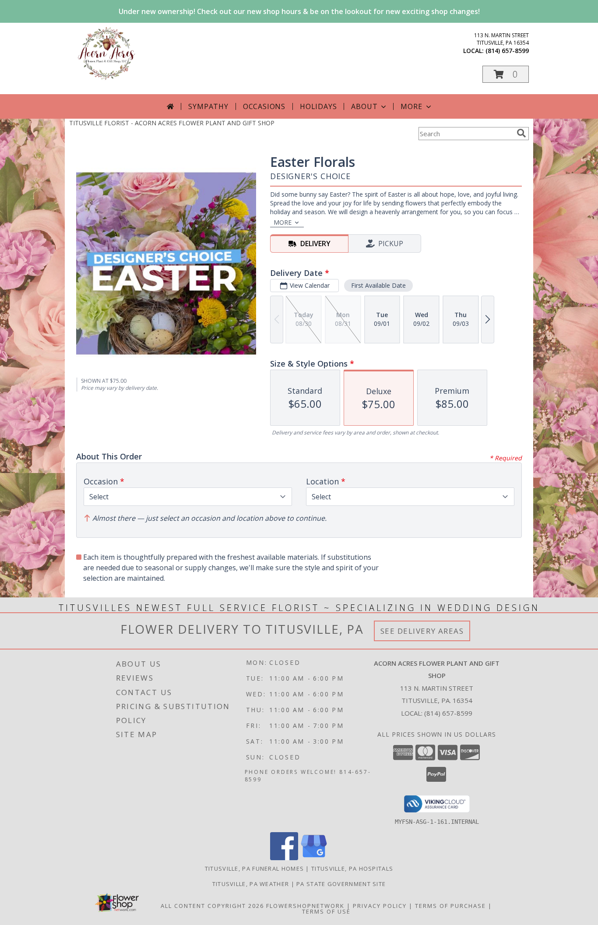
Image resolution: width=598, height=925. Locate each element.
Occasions (264, 106)
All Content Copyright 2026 (212, 906)
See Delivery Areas (422, 631)
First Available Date (378, 285)
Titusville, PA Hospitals (352, 868)
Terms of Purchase (450, 906)
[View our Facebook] (284, 858)
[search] (521, 133)
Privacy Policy (380, 906)
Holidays (318, 106)
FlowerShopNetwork (305, 906)
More (411, 106)
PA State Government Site (341, 884)
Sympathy (208, 106)
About (364, 106)
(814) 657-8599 (507, 50)
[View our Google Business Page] (314, 858)
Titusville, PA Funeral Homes (254, 868)
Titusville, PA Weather (250, 884)
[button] (505, 74)
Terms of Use (326, 911)
